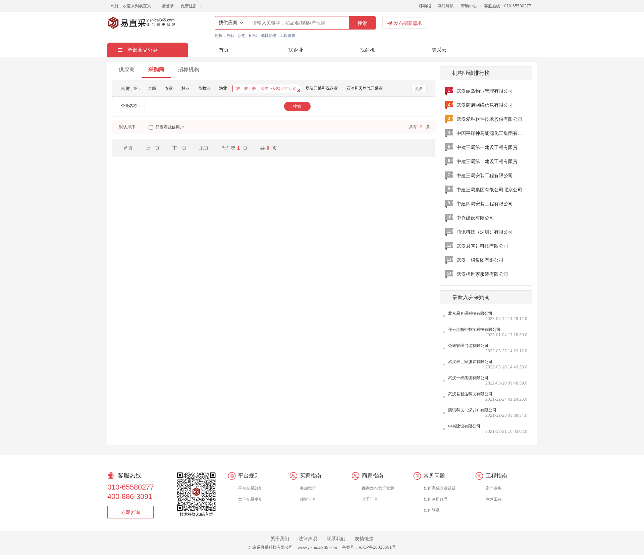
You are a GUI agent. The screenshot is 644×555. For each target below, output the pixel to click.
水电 (242, 35)
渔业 (223, 88)
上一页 (153, 148)
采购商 (156, 69)
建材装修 (268, 35)
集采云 (439, 50)
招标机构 (188, 69)
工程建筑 (287, 35)
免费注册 (189, 6)
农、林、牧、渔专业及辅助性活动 (266, 88)
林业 (185, 88)
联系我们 (336, 538)
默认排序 (127, 126)
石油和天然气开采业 (364, 88)
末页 (204, 148)
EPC (253, 35)
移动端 (425, 6)
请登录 (168, 6)
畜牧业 (204, 88)
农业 (169, 88)
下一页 (179, 148)
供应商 (127, 69)
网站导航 (446, 6)
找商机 (367, 50)
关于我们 (279, 538)
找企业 (295, 50)
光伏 (231, 35)
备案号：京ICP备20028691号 (369, 547)
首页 (224, 50)
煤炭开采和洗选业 (322, 88)
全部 (152, 88)
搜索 (362, 23)
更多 (419, 88)
